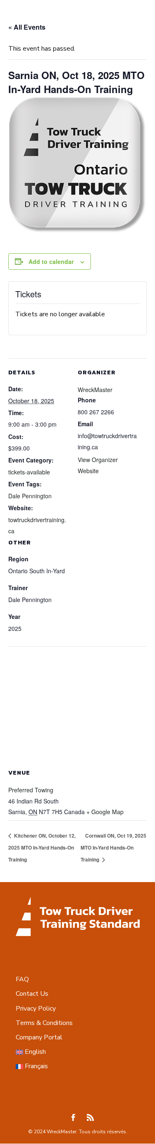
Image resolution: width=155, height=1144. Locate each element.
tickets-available (29, 472)
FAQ (22, 979)
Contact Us (32, 993)
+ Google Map (105, 812)
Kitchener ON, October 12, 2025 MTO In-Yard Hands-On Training (42, 848)
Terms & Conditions (44, 1022)
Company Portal (39, 1037)
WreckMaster (95, 389)
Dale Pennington (30, 496)
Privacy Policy (36, 1008)
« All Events (26, 27)
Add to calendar (51, 261)
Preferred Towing (30, 790)
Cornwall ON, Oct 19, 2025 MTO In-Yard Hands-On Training (113, 848)
